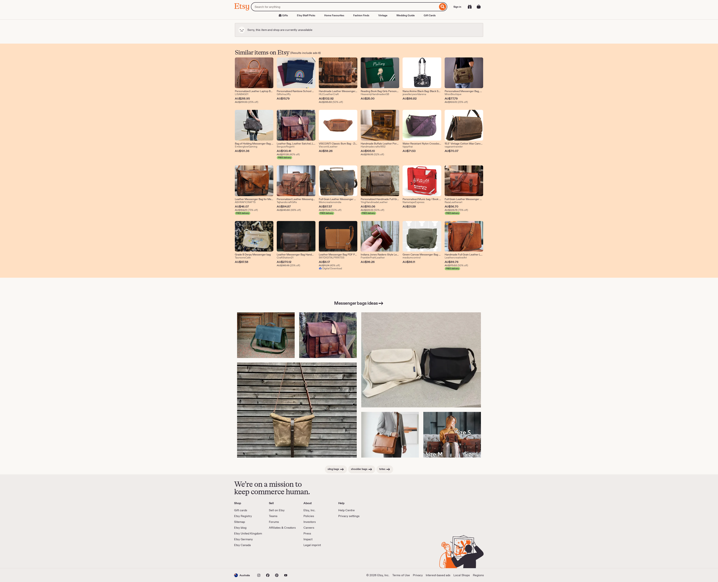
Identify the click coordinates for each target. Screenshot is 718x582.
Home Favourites (334, 15)
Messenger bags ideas (356, 303)
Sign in (457, 6)
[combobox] (344, 6)
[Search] (442, 6)
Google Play (275, 557)
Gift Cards (430, 15)
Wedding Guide (405, 15)
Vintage (382, 15)
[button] (242, 575)
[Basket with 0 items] (478, 6)
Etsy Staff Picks (306, 15)
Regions (478, 575)
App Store (246, 557)
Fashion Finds (361, 15)
